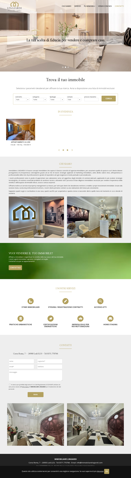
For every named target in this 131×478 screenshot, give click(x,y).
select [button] (28, 100)
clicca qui (100, 471)
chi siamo (66, 6)
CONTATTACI (15, 268)
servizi (77, 6)
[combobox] (20, 99)
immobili (90, 6)
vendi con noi (105, 6)
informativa (25, 387)
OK (107, 471)
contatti (119, 6)
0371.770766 (52, 354)
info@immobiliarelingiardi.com (89, 462)
